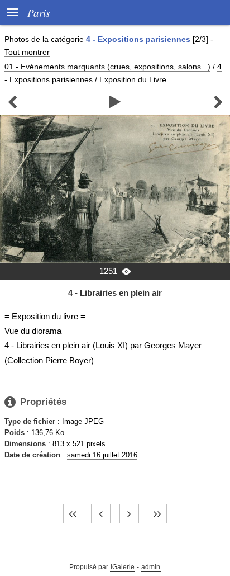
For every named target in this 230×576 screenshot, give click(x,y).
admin (150, 567)
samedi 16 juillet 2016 (102, 455)
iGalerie (123, 567)
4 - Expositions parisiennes (138, 39)
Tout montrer (27, 52)
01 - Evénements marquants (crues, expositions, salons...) (107, 66)
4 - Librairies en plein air (115, 293)
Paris (38, 12)
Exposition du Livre (132, 79)
